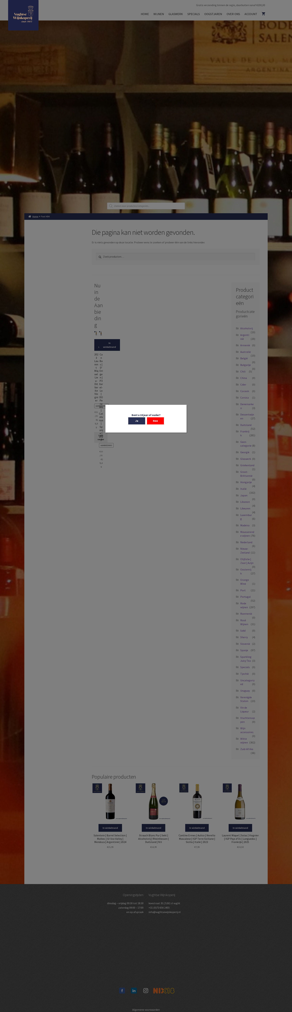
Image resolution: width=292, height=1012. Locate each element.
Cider (243, 384)
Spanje (244, 650)
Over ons (233, 14)
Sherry (244, 637)
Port (243, 590)
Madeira (244, 525)
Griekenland (247, 465)
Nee (155, 420)
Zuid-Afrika (246, 749)
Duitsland (245, 425)
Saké (243, 630)
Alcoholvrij (246, 328)
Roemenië (246, 613)
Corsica (244, 397)
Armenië (245, 345)
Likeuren (245, 508)
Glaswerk (175, 14)
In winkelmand (104, 345)
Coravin (244, 391)
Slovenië (245, 643)
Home (145, 14)
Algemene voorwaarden (146, 1009)
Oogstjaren (213, 14)
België (244, 358)
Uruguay (245, 690)
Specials (193, 14)
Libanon (245, 501)
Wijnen (158, 14)
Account (251, 14)
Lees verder (101, 437)
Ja (136, 420)
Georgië (244, 452)
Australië (245, 352)
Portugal (245, 596)
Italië (243, 488)
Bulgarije (245, 365)
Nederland (246, 542)
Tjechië (244, 673)
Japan (243, 495)
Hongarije (246, 482)
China (243, 378)
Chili (243, 371)
